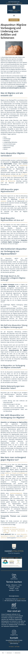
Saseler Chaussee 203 (14, 642)
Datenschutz (17, 652)
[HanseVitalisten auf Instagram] (14, 632)
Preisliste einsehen (21, 537)
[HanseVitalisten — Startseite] (14, 9)
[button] (14, 15)
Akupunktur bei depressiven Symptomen (14, 529)
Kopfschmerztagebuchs (16, 493)
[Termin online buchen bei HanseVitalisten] (14, 576)
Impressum (9, 652)
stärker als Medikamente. (8, 181)
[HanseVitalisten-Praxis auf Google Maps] (14, 605)
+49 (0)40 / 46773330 (11, 3)
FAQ (3, 652)
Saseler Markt (21, 599)
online (20, 3)
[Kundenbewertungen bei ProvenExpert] (11, 567)
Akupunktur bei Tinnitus (9, 527)
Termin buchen (14, 581)
